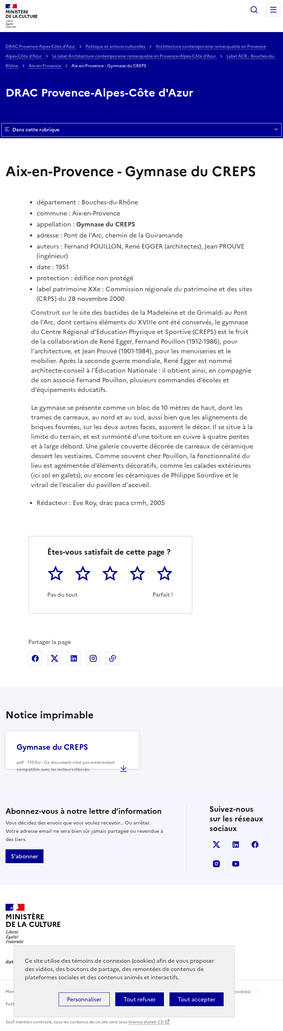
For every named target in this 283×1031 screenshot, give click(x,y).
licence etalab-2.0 (145, 1022)
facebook (255, 844)
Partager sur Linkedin (74, 658)
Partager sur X (54, 658)
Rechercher (254, 10)
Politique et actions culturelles (116, 46)
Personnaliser (84, 999)
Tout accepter (196, 999)
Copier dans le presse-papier (112, 658)
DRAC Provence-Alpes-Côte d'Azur (41, 46)
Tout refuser (140, 999)
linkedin (236, 844)
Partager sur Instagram (93, 658)
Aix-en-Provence (45, 66)
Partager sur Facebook (35, 658)
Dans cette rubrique (35, 129)
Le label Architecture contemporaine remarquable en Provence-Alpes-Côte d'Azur (134, 56)
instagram (216, 864)
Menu (273, 10)
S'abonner (24, 856)
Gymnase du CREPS (52, 747)
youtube (236, 864)
